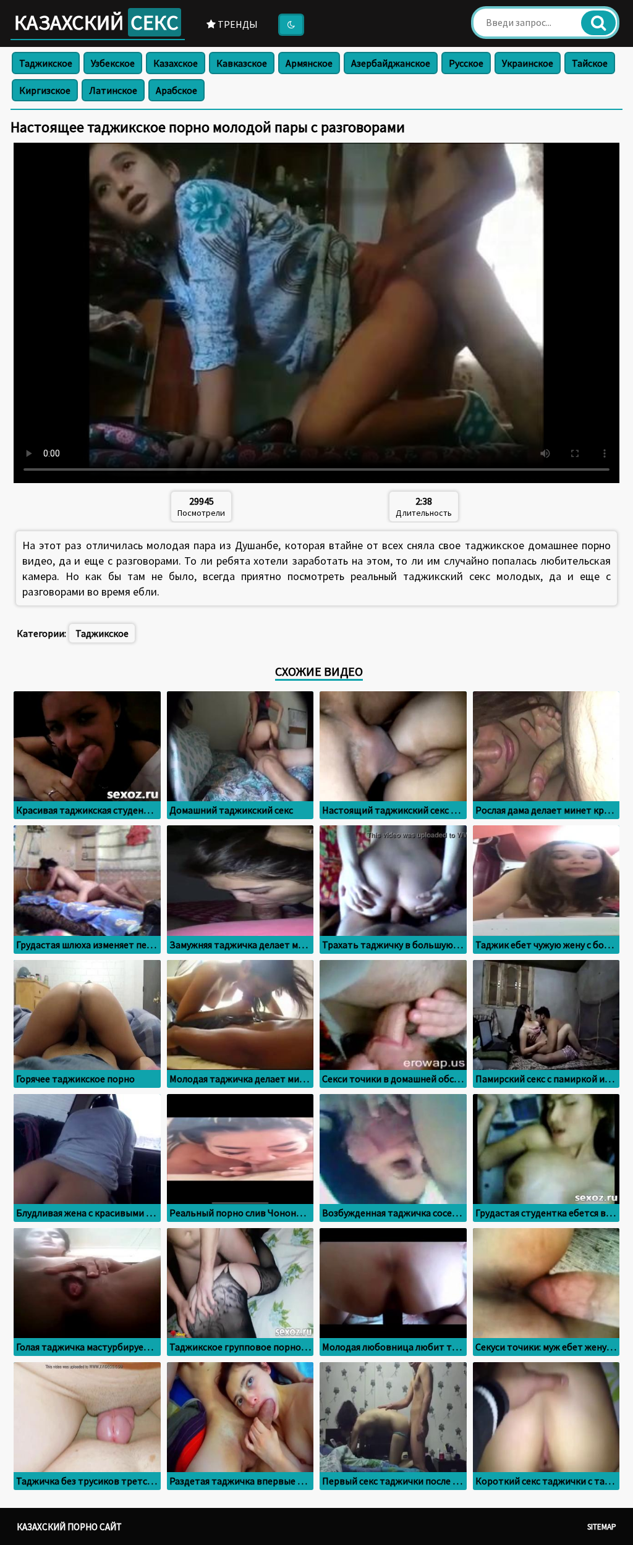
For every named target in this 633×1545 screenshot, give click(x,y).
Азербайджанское (390, 63)
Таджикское (45, 63)
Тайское (590, 63)
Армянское (309, 63)
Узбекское (113, 63)
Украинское (527, 63)
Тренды (237, 24)
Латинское (113, 90)
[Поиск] (598, 23)
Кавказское (241, 63)
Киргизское (44, 90)
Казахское (175, 63)
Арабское (176, 90)
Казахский (96, 22)
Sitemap (601, 1527)
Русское (466, 63)
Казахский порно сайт (69, 1527)
